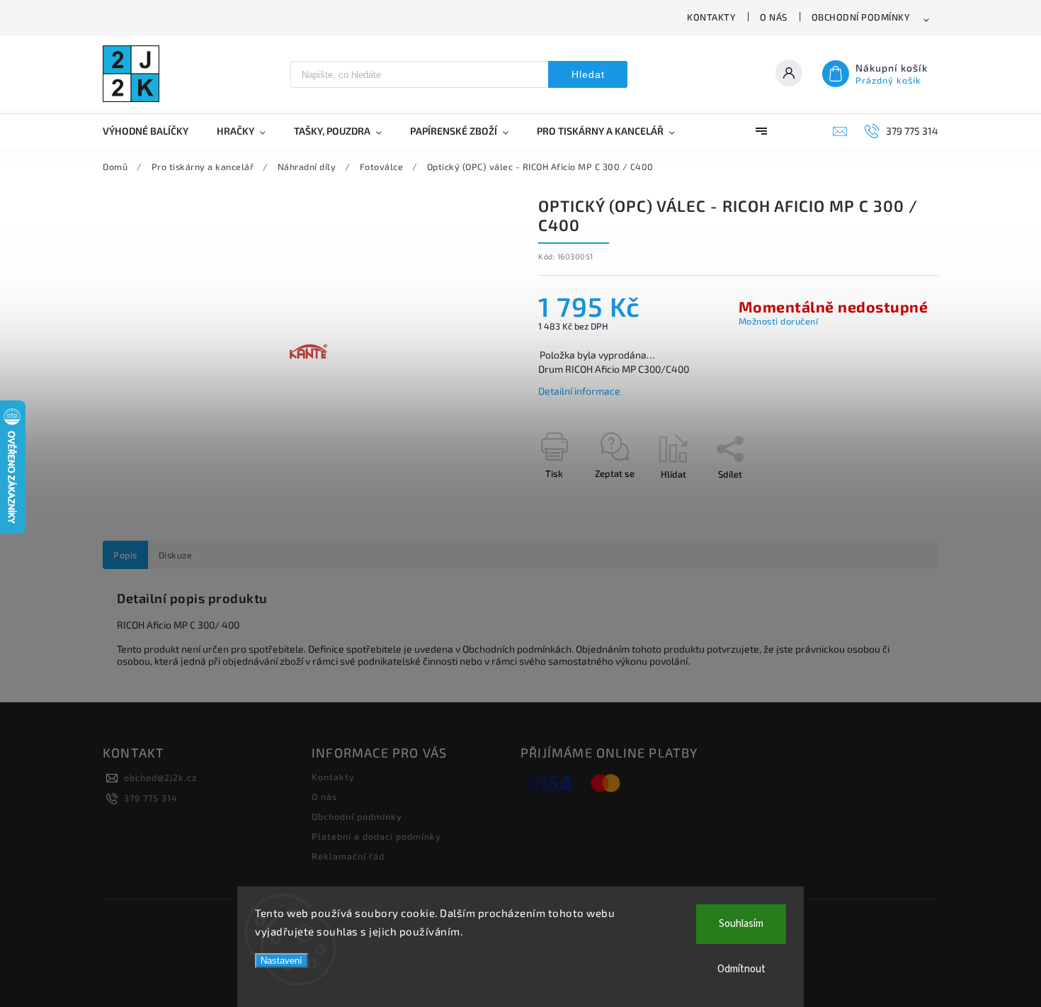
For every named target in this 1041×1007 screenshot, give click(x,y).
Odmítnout (741, 969)
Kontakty (711, 17)
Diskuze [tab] (176, 555)
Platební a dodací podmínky (376, 836)
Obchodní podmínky (861, 17)
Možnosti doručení (779, 321)
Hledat (588, 74)
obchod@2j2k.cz (160, 777)
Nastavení (281, 960)
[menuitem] (153, 131)
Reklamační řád (348, 856)
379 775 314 (151, 798)
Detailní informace (579, 391)
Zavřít (894, 499)
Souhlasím (741, 923)
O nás (773, 17)
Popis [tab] (125, 555)
